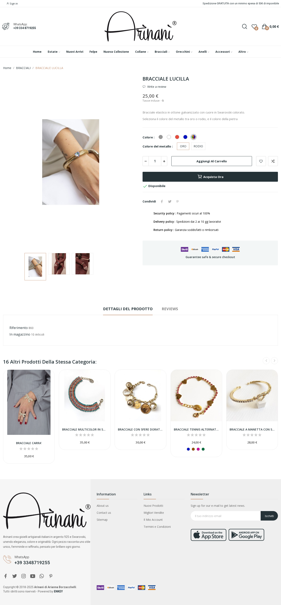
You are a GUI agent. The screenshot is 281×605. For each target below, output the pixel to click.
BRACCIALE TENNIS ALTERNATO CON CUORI (196, 429)
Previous (12, 162)
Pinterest (177, 201)
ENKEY (58, 591)
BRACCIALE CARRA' (29, 443)
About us (103, 506)
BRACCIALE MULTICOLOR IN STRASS (84, 429)
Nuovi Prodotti (153, 506)
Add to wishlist (261, 161)
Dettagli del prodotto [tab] (128, 308)
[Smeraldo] (203, 449)
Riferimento (18, 327)
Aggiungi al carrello (211, 161)
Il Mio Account (153, 520)
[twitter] (14, 576)
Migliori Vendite (154, 513)
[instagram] (23, 576)
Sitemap (102, 520)
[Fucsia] (198, 449)
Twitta (170, 201)
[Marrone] (193, 449)
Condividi (162, 201)
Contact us (104, 513)
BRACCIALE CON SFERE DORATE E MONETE (140, 429)
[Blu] (188, 449)
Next (128, 162)
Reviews (170, 308)
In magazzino (19, 334)
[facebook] (5, 576)
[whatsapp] (41, 576)
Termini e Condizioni (157, 527)
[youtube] (32, 576)
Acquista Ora (213, 177)
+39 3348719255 (32, 562)
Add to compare (273, 161)
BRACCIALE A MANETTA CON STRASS (252, 429)
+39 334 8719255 (24, 28)
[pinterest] (50, 576)
